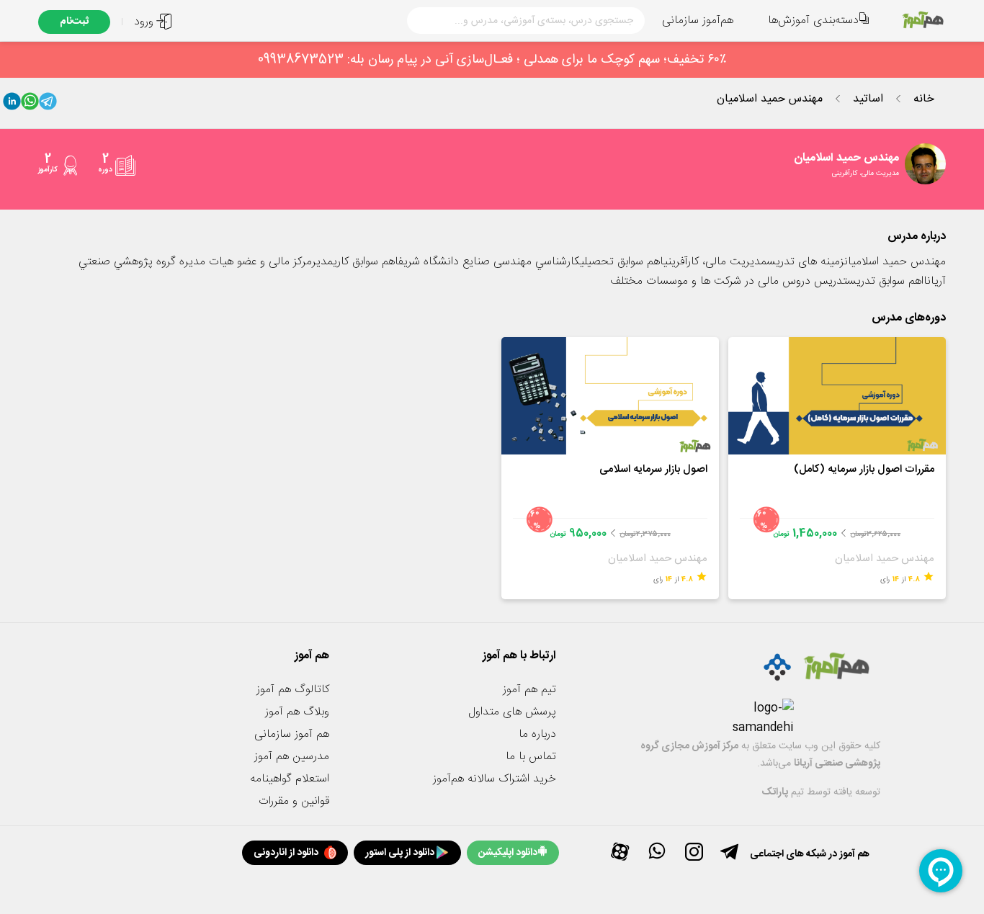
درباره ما (537, 734)
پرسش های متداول (512, 712)
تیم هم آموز (529, 689)
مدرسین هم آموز (291, 756)
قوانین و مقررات (294, 801)
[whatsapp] (30, 104)
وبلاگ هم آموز (297, 712)
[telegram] (48, 104)
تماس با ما (531, 756)
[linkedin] (12, 104)
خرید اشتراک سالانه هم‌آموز (494, 779)
